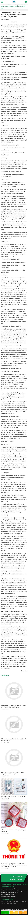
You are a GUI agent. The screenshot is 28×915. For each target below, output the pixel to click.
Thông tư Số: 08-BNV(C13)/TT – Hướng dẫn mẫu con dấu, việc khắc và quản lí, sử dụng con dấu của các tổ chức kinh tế (14, 865)
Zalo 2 (22, 913)
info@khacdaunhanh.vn (9, 894)
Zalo (14, 913)
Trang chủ (3, 5)
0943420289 (13, 896)
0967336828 (16, 879)
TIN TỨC (10, 5)
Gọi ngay (5, 913)
